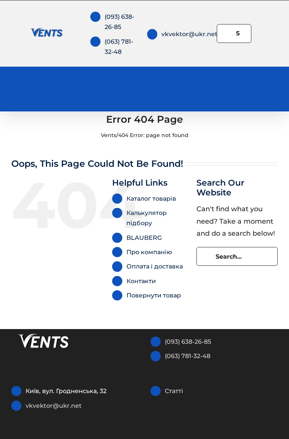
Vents (108, 135)
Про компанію (149, 252)
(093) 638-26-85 (188, 341)
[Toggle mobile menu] (275, 87)
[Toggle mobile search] (261, 87)
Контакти (141, 281)
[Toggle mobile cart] (248, 87)
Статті (174, 391)
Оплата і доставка (154, 266)
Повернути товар (153, 295)
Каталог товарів (151, 198)
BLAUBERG (144, 237)
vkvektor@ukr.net (189, 34)
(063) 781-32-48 (187, 356)
